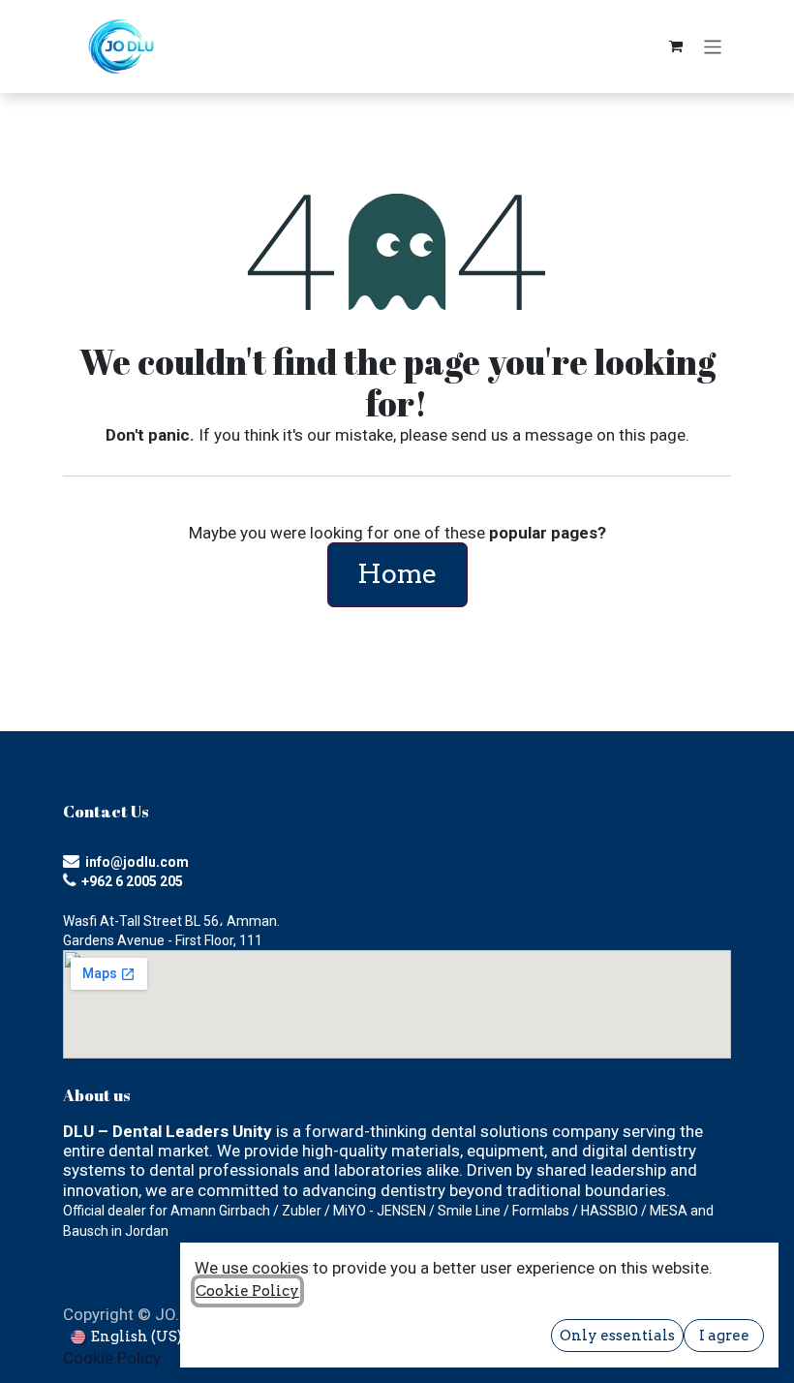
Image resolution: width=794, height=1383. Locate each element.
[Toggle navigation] (713, 46)
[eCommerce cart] (675, 46)
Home (397, 574)
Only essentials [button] (617, 1335)
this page (652, 435)
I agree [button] (724, 1335)
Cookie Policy (112, 1358)
